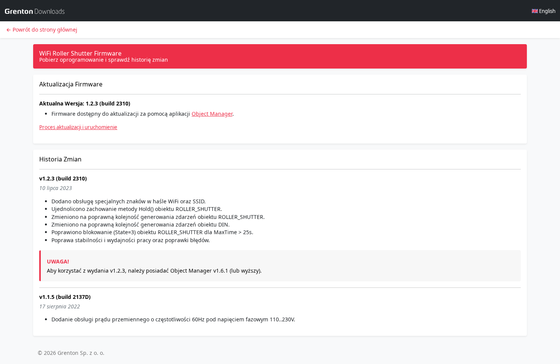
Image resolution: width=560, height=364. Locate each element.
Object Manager (212, 113)
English (546, 11)
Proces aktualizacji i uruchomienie (78, 127)
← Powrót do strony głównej (41, 29)
